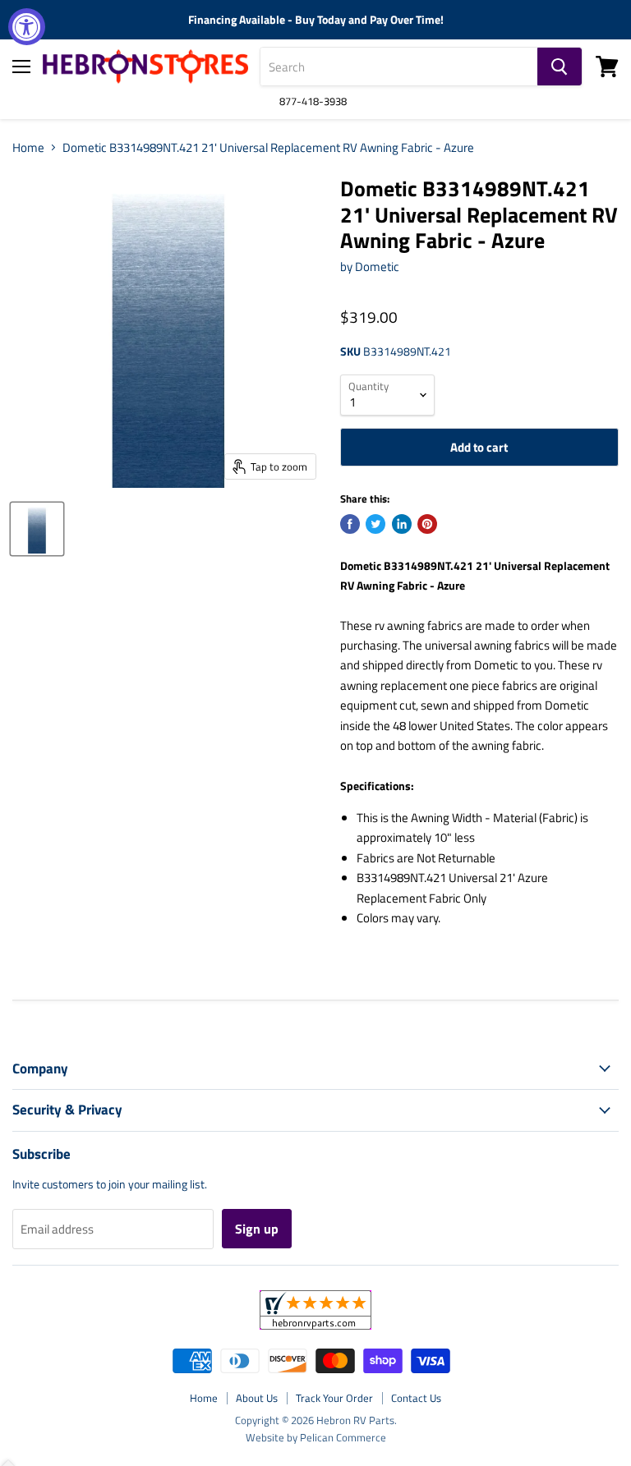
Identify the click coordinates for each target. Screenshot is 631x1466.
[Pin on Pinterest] (427, 524)
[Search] (559, 66)
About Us (257, 1398)
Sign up (257, 1229)
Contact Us (416, 1398)
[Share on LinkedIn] (402, 524)
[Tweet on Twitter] (375, 524)
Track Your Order (334, 1398)
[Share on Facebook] (350, 524)
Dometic (377, 266)
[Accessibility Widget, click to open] (26, 26)
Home (28, 147)
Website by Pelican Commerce (316, 1437)
